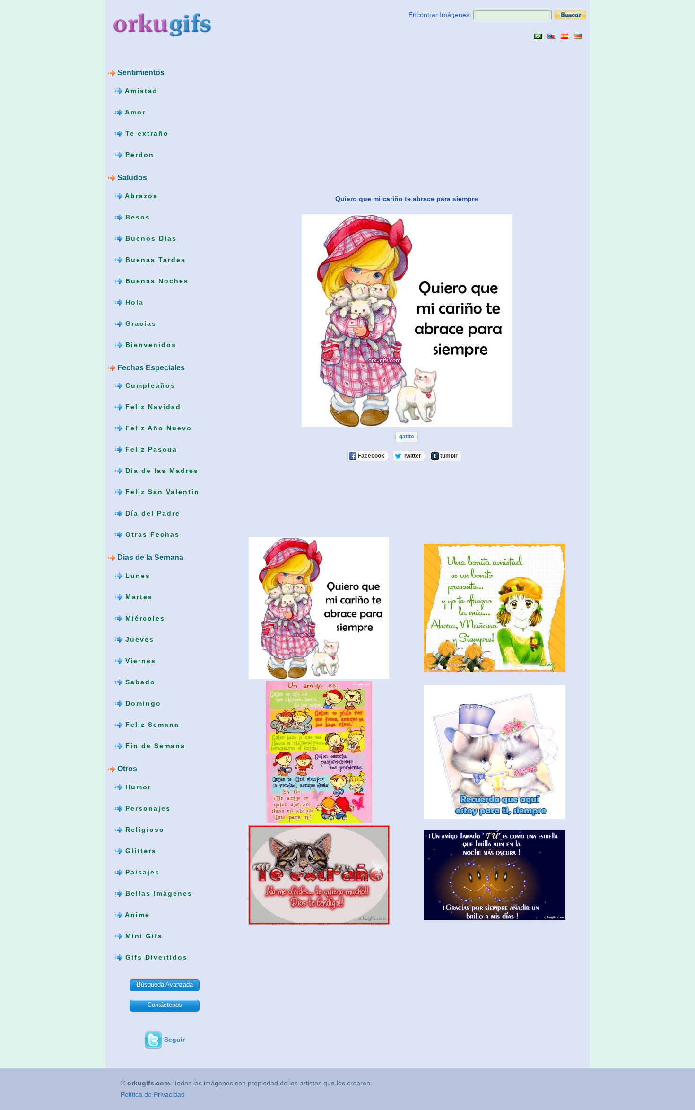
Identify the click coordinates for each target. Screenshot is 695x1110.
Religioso (143, 829)
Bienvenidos (149, 344)
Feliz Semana (150, 724)
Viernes (139, 660)
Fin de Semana (153, 746)
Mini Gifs (142, 936)
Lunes (136, 575)
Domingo (141, 703)
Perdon (138, 154)
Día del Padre (151, 513)
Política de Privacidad (153, 1094)
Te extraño (145, 133)
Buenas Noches (155, 280)
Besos (136, 216)
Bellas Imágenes (157, 893)
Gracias (139, 323)
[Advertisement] (310, 116)
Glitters (139, 851)
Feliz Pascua (149, 449)
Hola (133, 302)
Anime (136, 914)
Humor (136, 787)
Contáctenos (165, 1004)
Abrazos (140, 195)
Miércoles (143, 618)
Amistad (140, 91)
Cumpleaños (148, 385)
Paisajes (141, 872)
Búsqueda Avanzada (165, 984)
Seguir (174, 1039)
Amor (134, 112)
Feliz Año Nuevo (157, 428)
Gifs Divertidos (155, 957)
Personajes (146, 808)
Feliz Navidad (151, 407)
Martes (137, 597)
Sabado (139, 682)
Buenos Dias (149, 238)
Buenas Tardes (154, 259)
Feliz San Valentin (161, 492)
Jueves (138, 639)
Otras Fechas (151, 534)
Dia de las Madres (160, 470)
